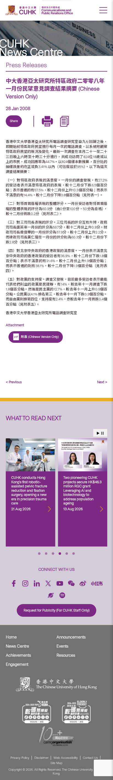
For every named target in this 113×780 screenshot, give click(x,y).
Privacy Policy (19, 758)
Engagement (17, 664)
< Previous (14, 382)
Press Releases (26, 65)
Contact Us (90, 758)
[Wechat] (71, 583)
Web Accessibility (65, 758)
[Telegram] (41, 127)
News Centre (17, 646)
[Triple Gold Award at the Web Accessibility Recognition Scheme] (36, 712)
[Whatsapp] (67, 127)
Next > (102, 382)
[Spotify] (62, 595)
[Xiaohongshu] (97, 583)
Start (98, 433)
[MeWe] (79, 127)
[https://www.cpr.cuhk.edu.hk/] (56, 10)
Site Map (56, 763)
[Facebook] (13, 583)
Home (11, 637)
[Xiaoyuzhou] (50, 595)
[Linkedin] (16, 127)
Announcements (71, 637)
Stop (102, 433)
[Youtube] (59, 583)
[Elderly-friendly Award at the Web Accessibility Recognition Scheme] (76, 712)
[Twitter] (29, 127)
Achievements (18, 655)
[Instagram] (25, 583)
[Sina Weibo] (54, 127)
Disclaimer (41, 758)
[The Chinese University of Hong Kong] (21, 10)
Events (62, 646)
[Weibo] (83, 583)
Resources (65, 655)
